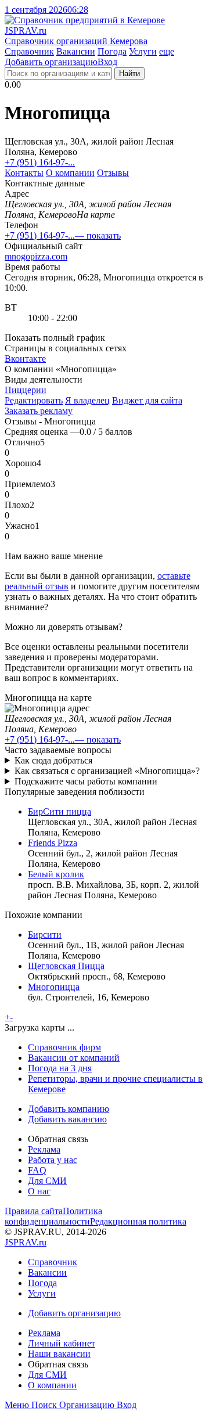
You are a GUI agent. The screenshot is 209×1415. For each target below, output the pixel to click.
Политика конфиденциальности (53, 1216)
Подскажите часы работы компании (86, 781)
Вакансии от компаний (74, 1058)
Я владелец (87, 400)
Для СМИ (47, 1181)
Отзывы (113, 173)
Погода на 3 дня (60, 1068)
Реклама (44, 1149)
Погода (112, 51)
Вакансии (75, 51)
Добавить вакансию (67, 1119)
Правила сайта (34, 1211)
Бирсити (45, 934)
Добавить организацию (51, 62)
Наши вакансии (59, 1354)
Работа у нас (52, 1160)
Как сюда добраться (53, 760)
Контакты (24, 173)
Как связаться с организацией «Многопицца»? (107, 771)
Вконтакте (25, 358)
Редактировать (34, 400)
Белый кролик (56, 874)
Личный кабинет (61, 1343)
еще (166, 51)
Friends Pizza (52, 843)
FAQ (37, 1170)
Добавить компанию (68, 1109)
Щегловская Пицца (66, 966)
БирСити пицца (59, 811)
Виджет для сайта (147, 400)
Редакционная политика (138, 1221)
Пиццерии (25, 390)
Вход (107, 62)
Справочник (29, 51)
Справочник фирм (64, 1047)
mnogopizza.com (36, 256)
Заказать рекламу (39, 411)
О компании (70, 173)
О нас (39, 1191)
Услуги (143, 51)
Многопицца (54, 987)
